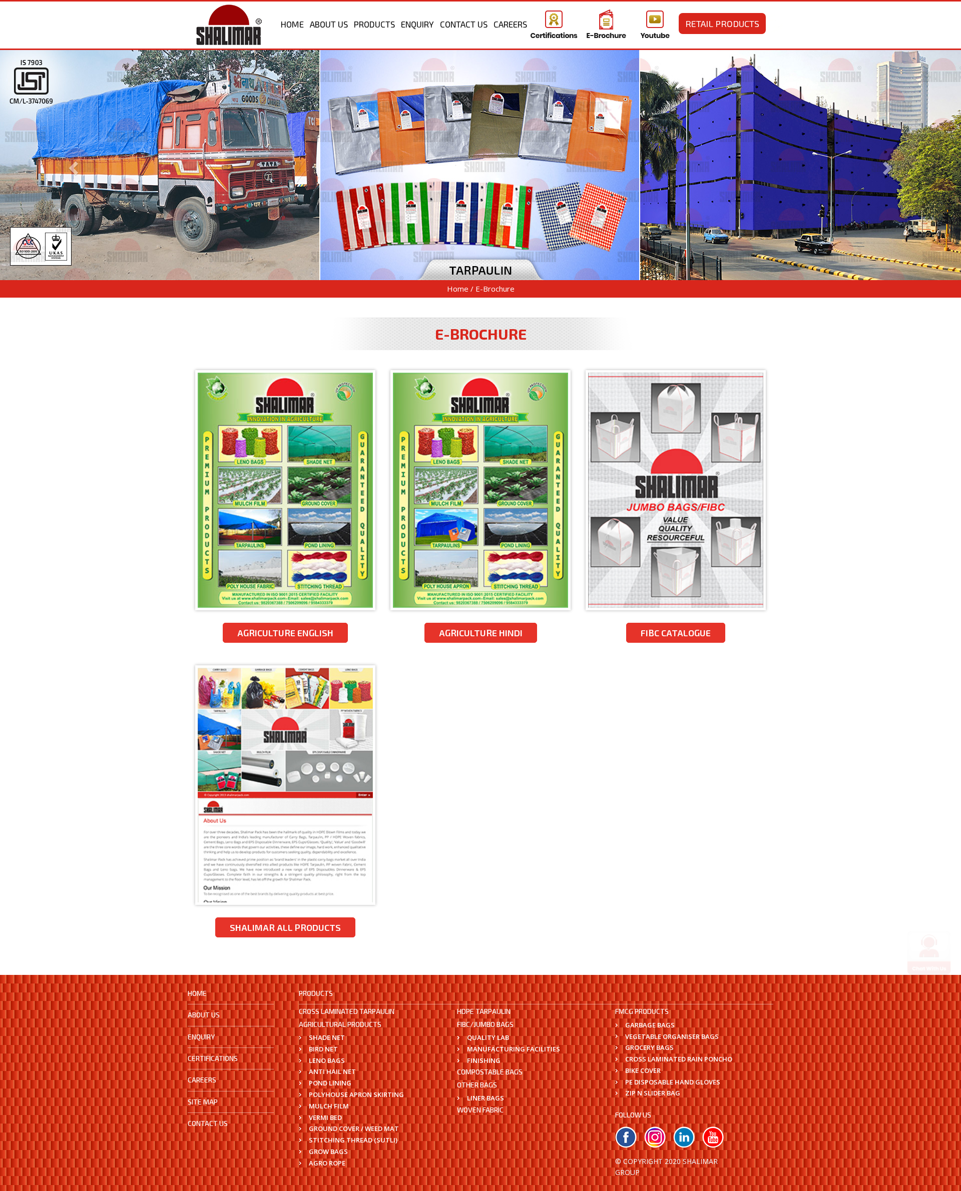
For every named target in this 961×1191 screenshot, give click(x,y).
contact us (208, 1123)
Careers (510, 24)
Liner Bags (485, 1097)
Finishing (484, 1060)
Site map (203, 1101)
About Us (329, 24)
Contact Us (464, 24)
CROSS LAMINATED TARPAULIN (346, 1011)
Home (292, 24)
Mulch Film (329, 1105)
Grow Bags (328, 1151)
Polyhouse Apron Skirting (356, 1094)
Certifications (213, 1058)
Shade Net (327, 1037)
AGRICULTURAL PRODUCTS (340, 1024)
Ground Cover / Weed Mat (354, 1128)
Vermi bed (325, 1117)
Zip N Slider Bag (652, 1092)
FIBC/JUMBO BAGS (485, 1024)
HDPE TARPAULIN (484, 1011)
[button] (72, 165)
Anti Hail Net (332, 1071)
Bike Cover (643, 1070)
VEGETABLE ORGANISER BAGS (672, 1036)
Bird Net (323, 1048)
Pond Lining (330, 1082)
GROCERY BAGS (649, 1047)
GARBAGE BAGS (650, 1024)
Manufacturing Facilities (513, 1048)
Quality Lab (488, 1037)
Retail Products (722, 23)
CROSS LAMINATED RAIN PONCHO (678, 1058)
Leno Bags (327, 1060)
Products (374, 24)
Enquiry (417, 24)
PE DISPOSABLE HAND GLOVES (672, 1081)
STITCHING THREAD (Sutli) (353, 1139)
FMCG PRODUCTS (642, 1011)
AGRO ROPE (327, 1162)
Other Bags (477, 1084)
